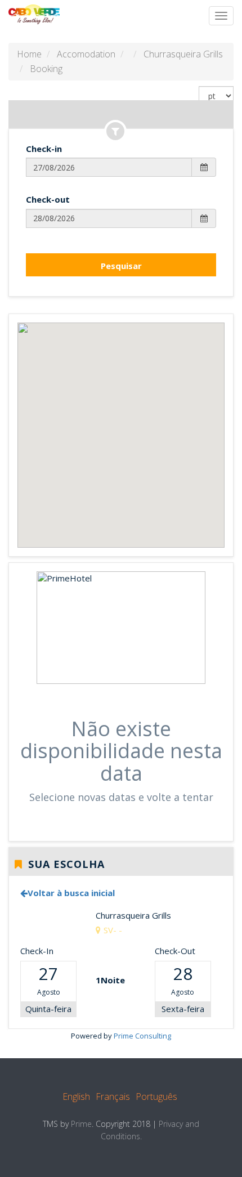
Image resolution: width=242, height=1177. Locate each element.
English (76, 1096)
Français (113, 1096)
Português (156, 1096)
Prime (81, 1123)
